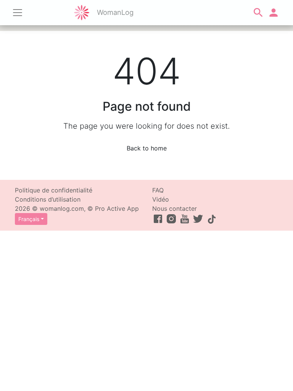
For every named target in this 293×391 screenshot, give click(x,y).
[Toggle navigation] (17, 12)
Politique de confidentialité (53, 190)
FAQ (158, 190)
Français (28, 219)
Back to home (147, 148)
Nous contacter (174, 208)
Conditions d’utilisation (47, 199)
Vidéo (160, 199)
